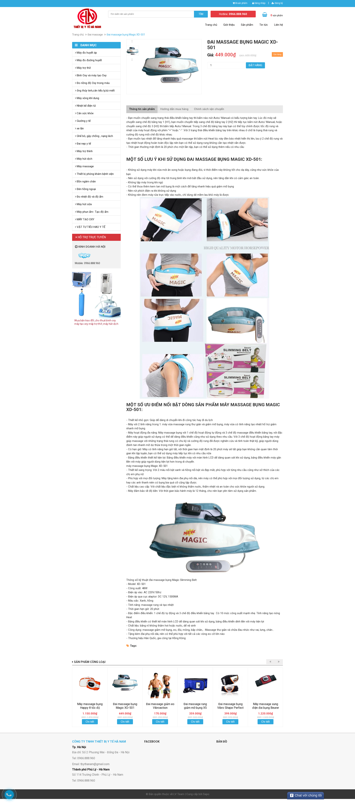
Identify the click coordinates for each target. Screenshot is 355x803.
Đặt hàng (255, 65)
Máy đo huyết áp (86, 52)
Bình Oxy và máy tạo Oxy (91, 75)
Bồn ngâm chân (86, 181)
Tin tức (263, 24)
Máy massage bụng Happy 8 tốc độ (90, 705)
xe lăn (80, 128)
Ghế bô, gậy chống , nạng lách (94, 136)
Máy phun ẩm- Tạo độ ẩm (92, 211)
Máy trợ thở (83, 67)
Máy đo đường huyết (89, 60)
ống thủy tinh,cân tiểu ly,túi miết (95, 90)
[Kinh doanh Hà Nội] (75, 255)
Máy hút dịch (84, 158)
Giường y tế (83, 121)
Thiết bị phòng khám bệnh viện (95, 174)
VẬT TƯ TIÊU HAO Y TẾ (90, 227)
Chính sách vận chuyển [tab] (209, 109)
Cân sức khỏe (85, 113)
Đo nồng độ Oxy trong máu (93, 83)
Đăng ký (278, 3)
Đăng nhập (259, 3)
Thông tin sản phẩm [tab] (142, 109)
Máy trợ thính (84, 151)
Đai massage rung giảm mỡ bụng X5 (195, 705)
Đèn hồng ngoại (86, 189)
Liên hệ (278, 24)
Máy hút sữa (84, 204)
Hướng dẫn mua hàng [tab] (174, 109)
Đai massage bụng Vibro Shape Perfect (230, 705)
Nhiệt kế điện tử (86, 105)
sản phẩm (241, 3)
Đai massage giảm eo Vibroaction (160, 705)
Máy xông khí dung (87, 98)
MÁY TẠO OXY (85, 219)
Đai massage (95, 34)
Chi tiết (90, 721)
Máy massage (85, 166)
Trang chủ (211, 24)
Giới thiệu (229, 24)
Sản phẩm (247, 24)
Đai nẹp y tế (83, 143)
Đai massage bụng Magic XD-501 (125, 705)
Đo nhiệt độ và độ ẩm (89, 196)
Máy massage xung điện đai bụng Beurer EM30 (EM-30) (265, 707)
